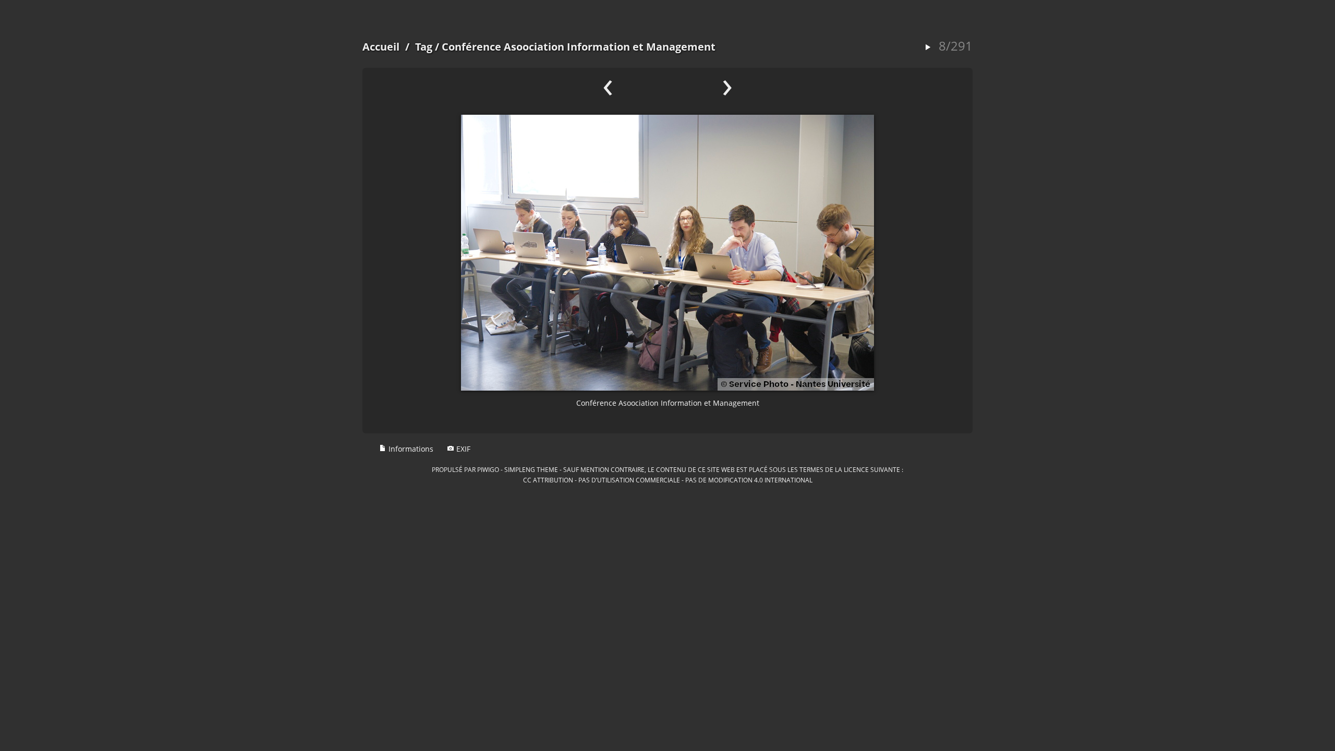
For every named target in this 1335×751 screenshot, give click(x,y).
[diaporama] (927, 48)
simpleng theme (531, 469)
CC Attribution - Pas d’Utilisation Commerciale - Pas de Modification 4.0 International (667, 480)
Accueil (380, 47)
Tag (423, 47)
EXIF (462, 449)
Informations (409, 449)
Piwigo (488, 469)
